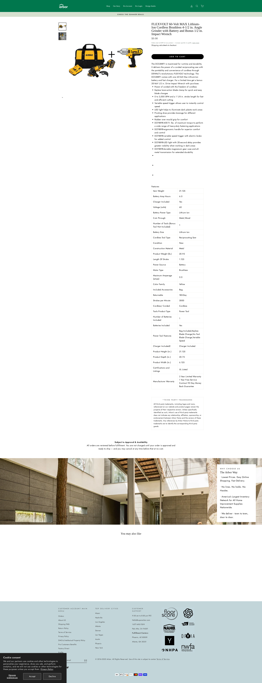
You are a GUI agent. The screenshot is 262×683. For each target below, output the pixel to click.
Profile (60, 652)
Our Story (116, 6)
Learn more (195, 43)
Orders (61, 616)
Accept (32, 676)
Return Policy (63, 628)
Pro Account (127, 6)
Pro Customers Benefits (67, 644)
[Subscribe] (85, 660)
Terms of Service (64, 632)
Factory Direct (63, 648)
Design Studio (150, 6)
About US (62, 620)
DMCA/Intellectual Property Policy (71, 640)
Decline (52, 676)
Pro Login (138, 6)
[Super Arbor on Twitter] (67, 667)
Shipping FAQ (63, 624)
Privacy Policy (47, 669)
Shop (108, 6)
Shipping (155, 45)
